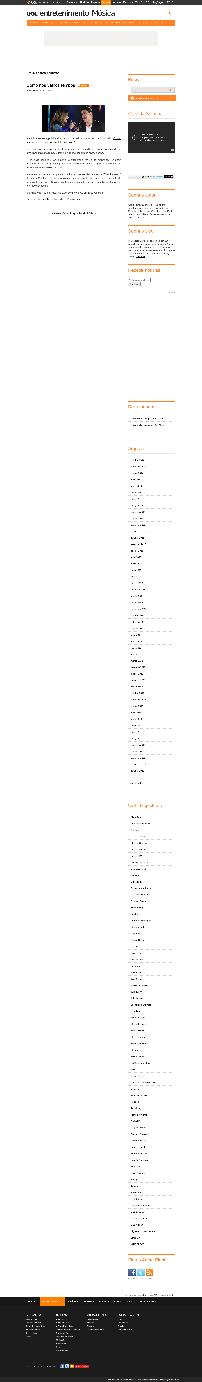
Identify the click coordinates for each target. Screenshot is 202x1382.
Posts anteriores (137, 783)
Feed (150, 1278)
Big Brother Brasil (33, 1329)
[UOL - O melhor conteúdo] (31, 3)
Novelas (126, 22)
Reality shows (31, 1333)
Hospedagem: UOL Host (169, 1380)
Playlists (122, 1326)
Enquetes (91, 1326)
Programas (123, 1322)
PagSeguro (159, 2)
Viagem (146, 22)
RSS (72, 1366)
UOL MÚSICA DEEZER (129, 1314)
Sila (58, 1347)
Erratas (151, 1295)
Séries (28, 1336)
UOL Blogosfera (144, 805)
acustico (38, 199)
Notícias (84, 2)
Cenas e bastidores (96, 1329)
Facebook (132, 1278)
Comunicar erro (166, 1295)
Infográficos (92, 1319)
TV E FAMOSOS (33, 1314)
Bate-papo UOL (148, 1301)
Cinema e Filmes (97, 1314)
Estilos (121, 1319)
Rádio (138, 22)
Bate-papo (72, 2)
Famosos (128, 2)
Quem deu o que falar (35, 1326)
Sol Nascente (62, 1350)
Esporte (95, 2)
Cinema (44, 22)
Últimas (33, 22)
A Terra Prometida (64, 1326)
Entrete (106, 2)
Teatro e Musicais (93, 22)
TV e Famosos (112, 22)
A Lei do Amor (62, 1322)
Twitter (141, 1278)
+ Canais (157, 22)
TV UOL (139, 2)
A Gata (59, 1319)
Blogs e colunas (32, 1319)
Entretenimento (64, 13)
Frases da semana (33, 1322)
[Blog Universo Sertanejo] (101, 58)
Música (103, 13)
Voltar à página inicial (74, 213)
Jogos (53, 22)
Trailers (90, 1322)
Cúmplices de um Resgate (68, 1329)
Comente (84, 85)
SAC (62, 2)
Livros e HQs (65, 22)
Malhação (60, 1340)
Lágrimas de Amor (64, 1336)
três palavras (73, 199)
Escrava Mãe (62, 1333)
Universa (116, 2)
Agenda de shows (126, 1329)
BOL (148, 2)
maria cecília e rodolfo (54, 199)
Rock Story (61, 1343)
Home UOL (31, 1301)
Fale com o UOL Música (133, 1295)
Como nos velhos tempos (51, 85)
